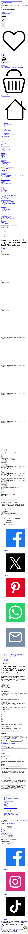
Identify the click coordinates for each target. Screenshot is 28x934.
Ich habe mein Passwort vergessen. (8, 743)
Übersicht (3, 67)
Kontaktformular (11, 823)
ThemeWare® (3, 925)
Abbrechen (3, 746)
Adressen (15, 67)
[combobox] (7, 225)
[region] (14, 373)
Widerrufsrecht (7, 799)
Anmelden (3, 65)
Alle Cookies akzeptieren (12, 931)
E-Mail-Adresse (4, 765)
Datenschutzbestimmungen (13, 771)
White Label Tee (7, 805)
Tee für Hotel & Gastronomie (10, 806)
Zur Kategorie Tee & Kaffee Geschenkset (9, 218)
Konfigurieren (4, 931)
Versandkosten (23, 921)
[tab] (14, 656)
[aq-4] (14, 338)
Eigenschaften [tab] (7, 659)
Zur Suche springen (16, 1)
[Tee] (7, 167)
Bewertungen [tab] (6, 660)
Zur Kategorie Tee (5, 136)
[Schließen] (1, 463)
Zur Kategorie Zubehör (6, 183)
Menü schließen (6, 62)
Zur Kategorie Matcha (5, 168)
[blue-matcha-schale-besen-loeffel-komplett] (14, 253)
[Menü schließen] (1, 194)
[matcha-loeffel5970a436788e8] (14, 422)
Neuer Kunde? (13, 738)
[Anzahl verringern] (3, 509)
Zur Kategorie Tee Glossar (6, 193)
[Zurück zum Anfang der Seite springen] (2, 927)
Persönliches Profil (9, 67)
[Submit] (1, 767)
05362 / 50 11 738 (8, 12)
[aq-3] (14, 310)
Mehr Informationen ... (17, 930)
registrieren (5, 66)
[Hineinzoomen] (8, 465)
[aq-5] (14, 366)
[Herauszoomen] (2, 465)
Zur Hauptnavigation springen (11, 2)
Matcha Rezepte (7, 815)
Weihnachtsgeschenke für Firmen (10, 808)
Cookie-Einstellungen (8, 813)
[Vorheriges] (2, 450)
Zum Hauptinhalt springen (6, 1)
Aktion (3, 764)
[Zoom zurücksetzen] (5, 465)
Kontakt (5, 797)
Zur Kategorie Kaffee (5, 176)
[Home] (15, 109)
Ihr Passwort (4, 742)
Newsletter (6, 804)
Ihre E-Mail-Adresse (5, 740)
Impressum (6, 803)
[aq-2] (14, 281)
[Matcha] (13, 175)
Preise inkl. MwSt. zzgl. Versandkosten (9, 499)
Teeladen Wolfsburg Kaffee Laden (11, 814)
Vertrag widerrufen (5, 825)
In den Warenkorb (5, 511)
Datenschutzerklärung (8, 801)
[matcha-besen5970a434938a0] (14, 394)
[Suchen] (13, 225)
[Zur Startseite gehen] (5, 13)
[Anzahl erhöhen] (9, 509)
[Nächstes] (5, 450)
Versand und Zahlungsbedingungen (11, 798)
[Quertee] (14, 248)
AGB (12, 772)
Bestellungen (20, 67)
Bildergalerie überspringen (6, 251)
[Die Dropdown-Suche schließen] (15, 225)
